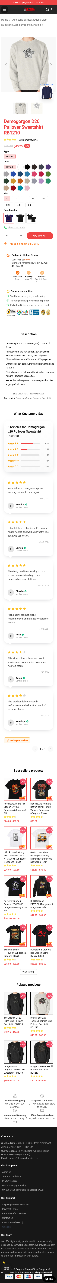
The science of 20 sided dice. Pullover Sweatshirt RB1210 (13, 1020)
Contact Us (7, 1218)
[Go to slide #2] (36, 108)
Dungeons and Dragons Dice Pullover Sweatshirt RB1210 (14, 1069)
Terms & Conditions (11, 1176)
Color (6, 161)
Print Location (11, 210)
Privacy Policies (9, 1181)
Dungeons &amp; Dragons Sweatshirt (22, 24)
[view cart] (52, 9)
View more (28, 972)
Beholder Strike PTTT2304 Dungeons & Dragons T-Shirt (15, 952)
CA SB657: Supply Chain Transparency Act (23, 1190)
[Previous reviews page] (35, 749)
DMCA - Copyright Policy (14, 1185)
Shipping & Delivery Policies (15, 1204)
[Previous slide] (6, 64)
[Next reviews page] (50, 749)
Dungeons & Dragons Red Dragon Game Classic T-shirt (40, 952)
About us (6, 1172)
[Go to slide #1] (20, 108)
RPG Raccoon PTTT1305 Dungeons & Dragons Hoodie (41, 904)
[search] (47, 9)
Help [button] (51, 1279)
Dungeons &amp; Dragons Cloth (29, 19)
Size (6, 193)
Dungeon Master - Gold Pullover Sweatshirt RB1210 (41, 1069)
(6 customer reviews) (28, 140)
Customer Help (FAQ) (12, 1222)
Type (6, 151)
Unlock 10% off (6, 1269)
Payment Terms (10, 1209)
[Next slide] (51, 64)
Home (4, 19)
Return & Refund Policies (14, 1213)
